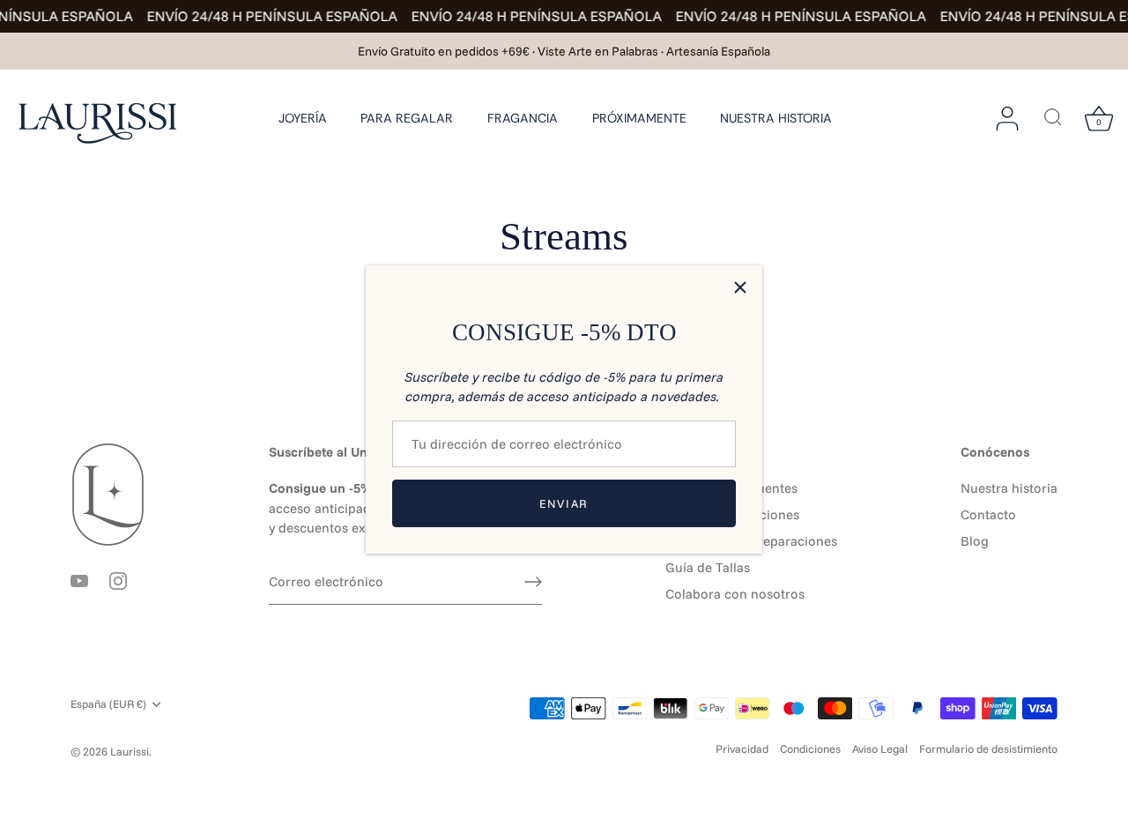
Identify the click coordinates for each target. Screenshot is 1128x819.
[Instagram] (118, 579)
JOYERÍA (302, 118)
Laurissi (129, 751)
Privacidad (742, 748)
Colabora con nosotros (735, 593)
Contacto (988, 514)
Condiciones (810, 748)
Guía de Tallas (707, 567)
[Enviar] (533, 582)
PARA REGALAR (406, 118)
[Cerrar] (740, 287)
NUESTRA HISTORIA (776, 118)
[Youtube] (79, 579)
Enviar (564, 503)
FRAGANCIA (522, 118)
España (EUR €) (108, 704)
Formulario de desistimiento (988, 748)
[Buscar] (1053, 118)
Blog (975, 540)
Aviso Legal (880, 748)
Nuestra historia (1009, 488)
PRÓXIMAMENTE (639, 118)
